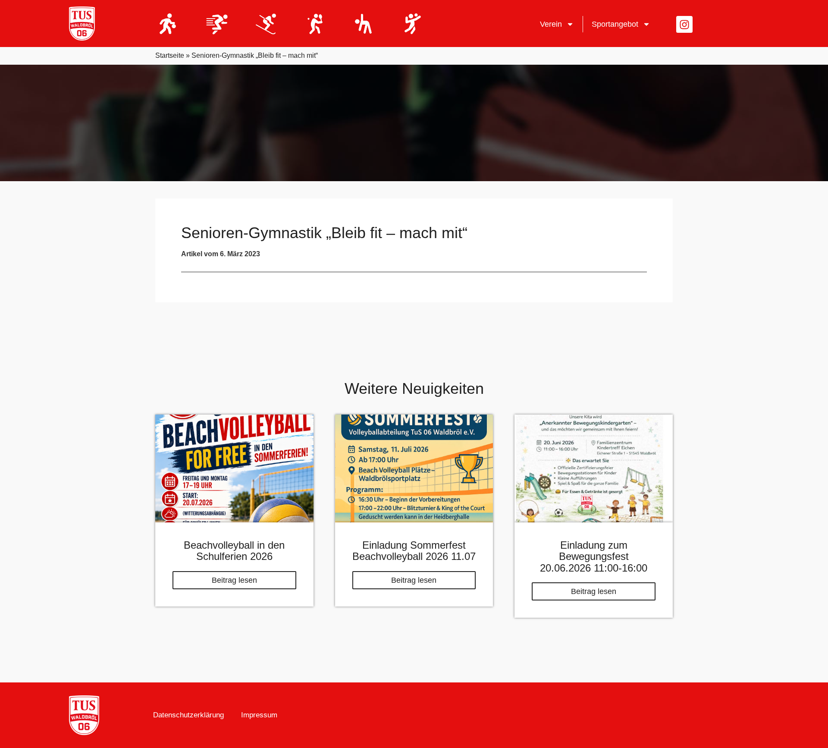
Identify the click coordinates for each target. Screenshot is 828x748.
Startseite (169, 55)
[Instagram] (684, 24)
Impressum (259, 715)
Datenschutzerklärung (188, 715)
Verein (551, 24)
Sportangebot (615, 24)
